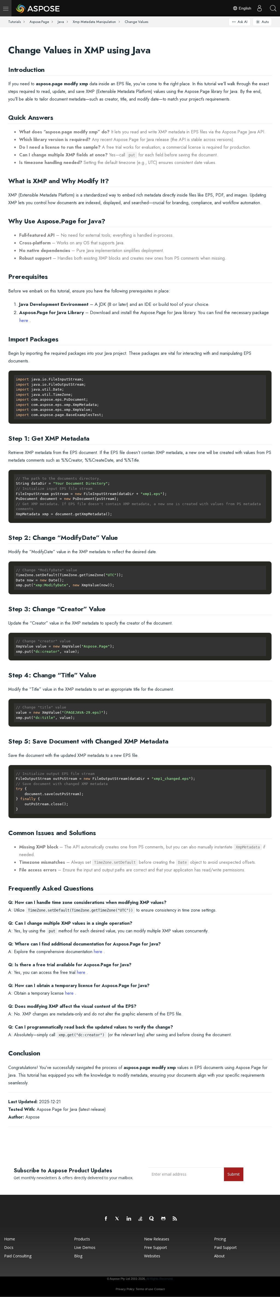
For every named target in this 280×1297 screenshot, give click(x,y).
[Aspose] (38, 8)
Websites (152, 1255)
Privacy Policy (125, 1289)
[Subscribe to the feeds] (175, 1218)
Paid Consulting (17, 1255)
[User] (259, 8)
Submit (234, 1174)
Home (9, 1239)
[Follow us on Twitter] (117, 1218)
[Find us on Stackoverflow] (140, 1218)
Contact (159, 1289)
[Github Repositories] (163, 1218)
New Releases (156, 1239)
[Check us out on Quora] (152, 1218)
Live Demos (84, 1247)
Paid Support (225, 1247)
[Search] (273, 8)
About (219, 1255)
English (244, 8)
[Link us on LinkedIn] (129, 1218)
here (23, 320)
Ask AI (242, 21)
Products (82, 1239)
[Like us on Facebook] (106, 1218)
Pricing (220, 1239)
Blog (78, 1255)
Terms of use (144, 1289)
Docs (8, 1247)
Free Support (155, 1247)
